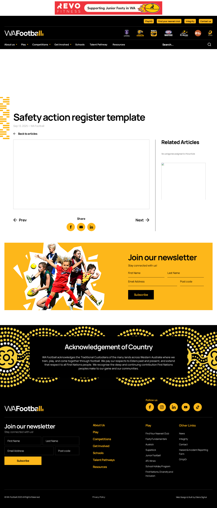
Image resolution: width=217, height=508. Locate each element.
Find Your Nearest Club (157, 433)
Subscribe (141, 295)
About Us (99, 425)
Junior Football (153, 455)
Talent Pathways (104, 460)
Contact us (205, 21)
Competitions (40, 44)
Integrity (190, 21)
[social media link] (150, 407)
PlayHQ (148, 21)
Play (23, 44)
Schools (80, 44)
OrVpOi (183, 459)
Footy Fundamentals (156, 439)
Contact (183, 444)
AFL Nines (150, 460)
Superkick (151, 450)
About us (9, 44)
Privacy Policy (98, 497)
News (182, 433)
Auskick (150, 444)
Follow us (152, 400)
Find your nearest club (169, 21)
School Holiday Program (158, 466)
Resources (119, 44)
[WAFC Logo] (23, 33)
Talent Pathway (98, 44)
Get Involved (61, 44)
